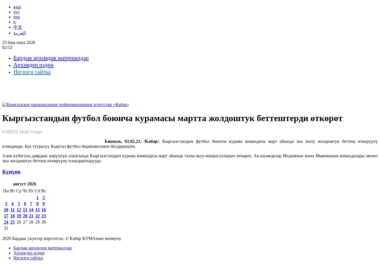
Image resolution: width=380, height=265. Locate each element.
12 (19, 209)
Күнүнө (11, 172)
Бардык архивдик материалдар (51, 58)
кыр (17, 6)
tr (14, 21)
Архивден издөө (33, 65)
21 (31, 216)
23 (43, 216)
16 (43, 209)
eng (16, 16)
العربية (19, 33)
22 (37, 216)
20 (25, 216)
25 (12, 222)
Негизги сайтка (32, 71)
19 (19, 216)
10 (6, 209)
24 (6, 222)
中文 (17, 27)
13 (25, 209)
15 (37, 209)
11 (13, 209)
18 (12, 216)
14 (31, 209)
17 (6, 216)
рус (16, 11)
